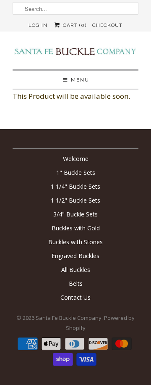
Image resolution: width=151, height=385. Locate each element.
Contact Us (75, 297)
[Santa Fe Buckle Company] (75, 53)
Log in (38, 25)
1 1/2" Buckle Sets (75, 200)
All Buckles (75, 270)
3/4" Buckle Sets (75, 214)
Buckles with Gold (76, 228)
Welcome (76, 159)
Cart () (73, 25)
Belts (76, 283)
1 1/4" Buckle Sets (75, 186)
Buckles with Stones (75, 242)
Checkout (107, 25)
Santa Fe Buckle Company (69, 318)
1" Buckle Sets (75, 173)
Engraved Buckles (75, 256)
